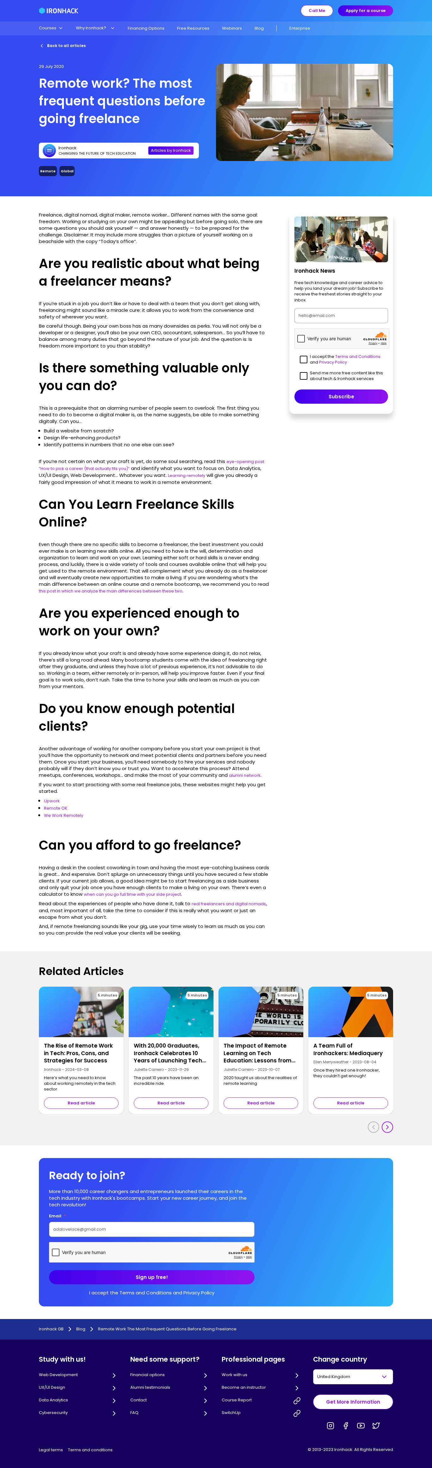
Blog (259, 28)
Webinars (232, 28)
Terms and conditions (90, 1450)
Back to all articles (66, 45)
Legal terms (51, 1450)
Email (57, 1216)
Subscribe (341, 396)
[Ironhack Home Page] (58, 11)
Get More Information (353, 1402)
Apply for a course (366, 11)
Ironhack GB (51, 1329)
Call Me (317, 11)
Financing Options (146, 28)
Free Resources (193, 28)
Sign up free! (152, 1277)
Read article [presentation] (81, 1103)
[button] (51, 28)
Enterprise (299, 28)
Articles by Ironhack (171, 150)
